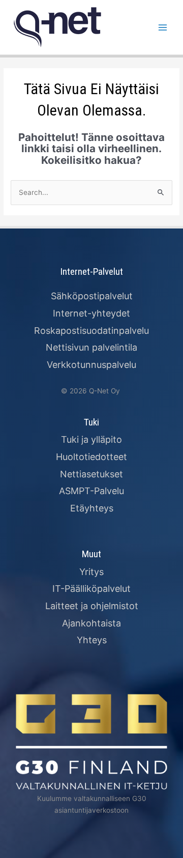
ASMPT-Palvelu (91, 490)
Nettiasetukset (91, 474)
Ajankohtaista (91, 623)
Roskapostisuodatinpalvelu (91, 330)
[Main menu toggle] (162, 27)
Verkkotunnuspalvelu (91, 364)
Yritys (91, 571)
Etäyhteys (91, 508)
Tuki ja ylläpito (91, 439)
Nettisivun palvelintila (91, 347)
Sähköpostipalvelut (92, 296)
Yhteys (92, 640)
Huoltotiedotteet (91, 456)
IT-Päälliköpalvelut (91, 588)
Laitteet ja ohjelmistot (91, 605)
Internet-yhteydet (91, 313)
